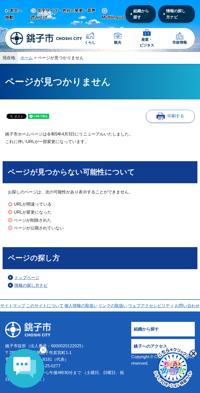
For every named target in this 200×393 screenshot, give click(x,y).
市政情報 (179, 42)
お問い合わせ (187, 305)
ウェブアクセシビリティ (151, 305)
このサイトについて (45, 305)
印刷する (175, 116)
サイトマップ (12, 305)
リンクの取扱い (112, 305)
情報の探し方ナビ (176, 14)
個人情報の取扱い (81, 305)
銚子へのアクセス (150, 346)
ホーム (26, 58)
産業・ (147, 42)
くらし (90, 42)
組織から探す (141, 14)
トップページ (26, 277)
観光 (117, 42)
